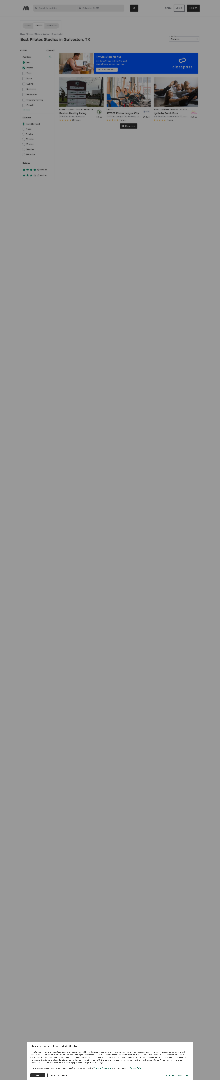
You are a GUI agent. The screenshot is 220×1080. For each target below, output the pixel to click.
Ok (37, 1075)
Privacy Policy (136, 1068)
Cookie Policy (184, 1075)
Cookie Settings (59, 1075)
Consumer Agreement (102, 1068)
